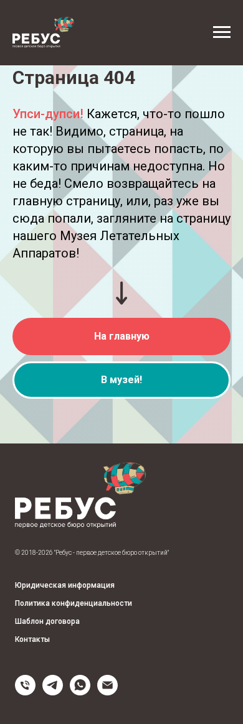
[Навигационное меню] (222, 32)
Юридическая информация (65, 585)
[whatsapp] (80, 692)
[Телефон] (25, 692)
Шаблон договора (47, 621)
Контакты (32, 639)
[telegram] (52, 692)
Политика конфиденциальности (73, 603)
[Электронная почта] (107, 692)
